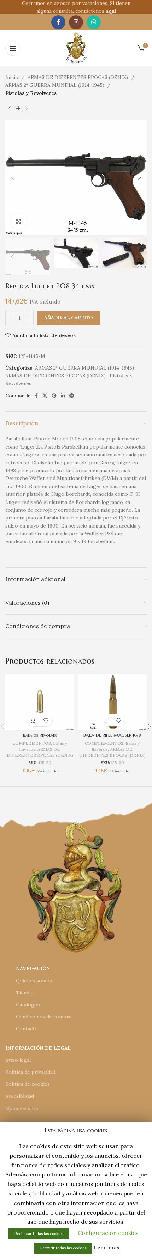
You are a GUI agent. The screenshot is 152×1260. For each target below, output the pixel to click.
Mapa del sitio (22, 1108)
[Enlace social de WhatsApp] (94, 22)
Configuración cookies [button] (108, 1232)
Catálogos (28, 1005)
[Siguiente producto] (26, 108)
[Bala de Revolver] (39, 702)
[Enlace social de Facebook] (58, 22)
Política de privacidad (30, 1072)
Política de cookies (27, 1084)
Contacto (27, 1028)
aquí (111, 11)
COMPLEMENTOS (31, 743)
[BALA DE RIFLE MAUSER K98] (112, 702)
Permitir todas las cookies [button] (63, 1248)
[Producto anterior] (9, 108)
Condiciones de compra (43, 1017)
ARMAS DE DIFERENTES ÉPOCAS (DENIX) (78, 77)
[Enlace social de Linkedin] (63, 396)
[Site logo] (76, 47)
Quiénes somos (34, 981)
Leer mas (106, 1247)
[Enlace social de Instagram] (76, 22)
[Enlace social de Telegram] (71, 396)
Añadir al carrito (68, 318)
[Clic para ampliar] (19, 222)
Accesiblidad (19, 1096)
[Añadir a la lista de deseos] (46, 720)
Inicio (11, 77)
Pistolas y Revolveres (31, 93)
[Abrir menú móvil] (13, 48)
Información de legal (38, 1048)
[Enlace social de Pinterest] (54, 396)
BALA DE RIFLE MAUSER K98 (112, 735)
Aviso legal (18, 1060)
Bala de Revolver (40, 735)
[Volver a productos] (18, 108)
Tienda (24, 993)
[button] (12, 177)
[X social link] (44, 396)
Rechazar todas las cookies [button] (38, 1233)
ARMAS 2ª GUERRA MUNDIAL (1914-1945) (54, 85)
